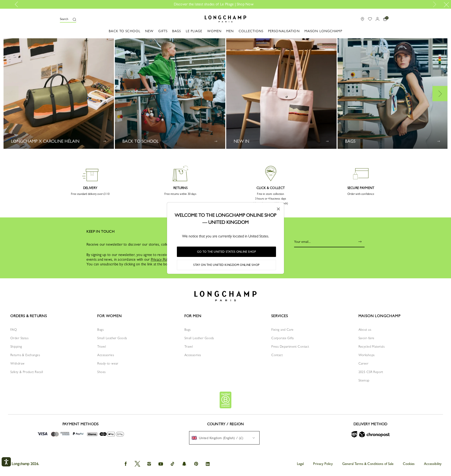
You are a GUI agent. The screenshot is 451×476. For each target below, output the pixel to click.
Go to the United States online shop (226, 251)
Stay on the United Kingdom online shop (226, 265)
